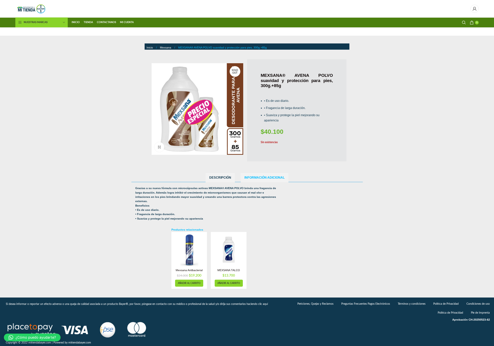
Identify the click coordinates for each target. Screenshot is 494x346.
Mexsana (166, 47)
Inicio (150, 47)
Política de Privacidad (446, 304)
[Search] (464, 22)
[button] (189, 283)
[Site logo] (31, 8)
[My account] (475, 9)
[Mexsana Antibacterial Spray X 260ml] (189, 250)
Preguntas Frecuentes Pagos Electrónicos (365, 304)
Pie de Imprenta (480, 312)
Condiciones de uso (478, 304)
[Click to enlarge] (159, 147)
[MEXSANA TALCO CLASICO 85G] (229, 250)
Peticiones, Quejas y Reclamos (315, 304)
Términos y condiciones (411, 304)
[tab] (220, 177)
